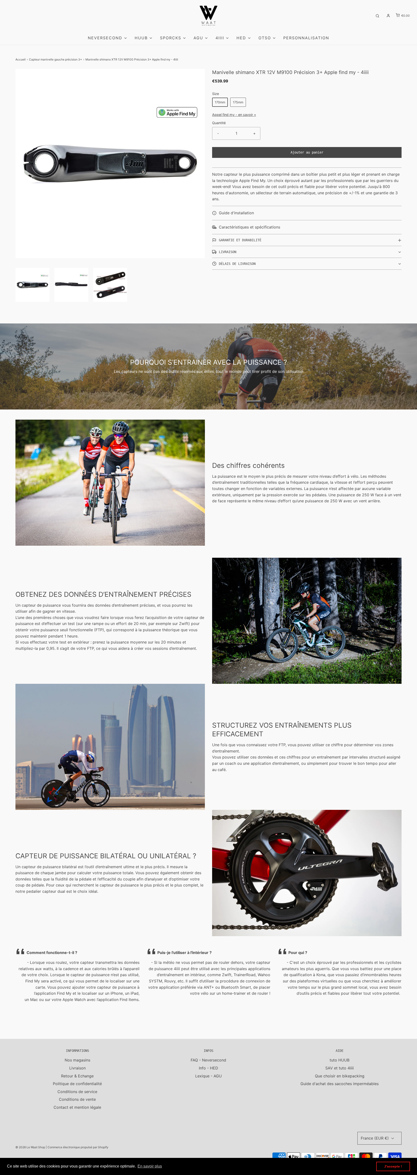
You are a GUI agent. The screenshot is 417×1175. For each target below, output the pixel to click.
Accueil (20, 59)
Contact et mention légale (77, 1107)
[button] (32, 285)
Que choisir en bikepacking (339, 1076)
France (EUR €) (375, 1138)
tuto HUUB (339, 1060)
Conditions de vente (77, 1099)
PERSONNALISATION (306, 37)
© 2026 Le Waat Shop (30, 1147)
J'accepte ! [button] (393, 1166)
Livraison (77, 1068)
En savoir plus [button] (150, 1166)
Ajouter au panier (307, 152)
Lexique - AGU (208, 1076)
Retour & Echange (77, 1076)
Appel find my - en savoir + (234, 115)
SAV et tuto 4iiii (339, 1068)
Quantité (219, 123)
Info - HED (208, 1068)
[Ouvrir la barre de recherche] (377, 15)
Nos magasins (77, 1060)
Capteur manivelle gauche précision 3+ (55, 59)
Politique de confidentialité (77, 1083)
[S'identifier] (388, 16)
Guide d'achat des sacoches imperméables (339, 1083)
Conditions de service (77, 1091)
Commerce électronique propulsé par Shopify (78, 1147)
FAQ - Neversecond (208, 1060)
